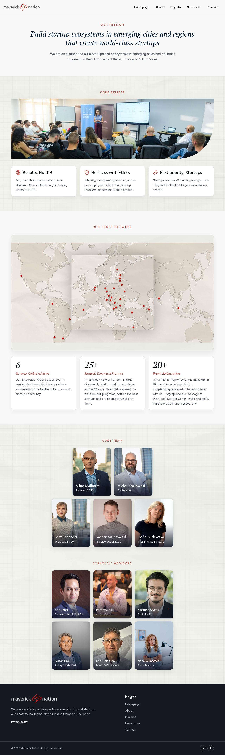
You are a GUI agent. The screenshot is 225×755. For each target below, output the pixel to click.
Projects (175, 7)
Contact (213, 7)
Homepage (141, 7)
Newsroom (194, 7)
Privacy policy (19, 721)
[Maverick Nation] (22, 7)
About (160, 7)
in (203, 748)
